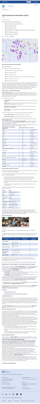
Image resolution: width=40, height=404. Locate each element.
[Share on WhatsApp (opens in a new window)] (10, 36)
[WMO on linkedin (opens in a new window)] (6, 394)
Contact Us (24, 387)
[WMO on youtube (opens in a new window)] (21, 394)
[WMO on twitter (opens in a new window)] (3, 394)
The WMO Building (26, 377)
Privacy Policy (16, 400)
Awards (23, 382)
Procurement (4, 382)
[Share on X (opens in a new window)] (5, 36)
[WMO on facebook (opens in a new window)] (10, 394)
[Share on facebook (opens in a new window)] (9, 36)
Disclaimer (10, 400)
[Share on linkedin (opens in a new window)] (7, 36)
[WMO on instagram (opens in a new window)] (13, 394)
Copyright (4, 400)
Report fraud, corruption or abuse (27, 400)
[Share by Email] (12, 36)
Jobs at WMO (4, 377)
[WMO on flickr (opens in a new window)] (17, 394)
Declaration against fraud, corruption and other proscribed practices (9, 388)
